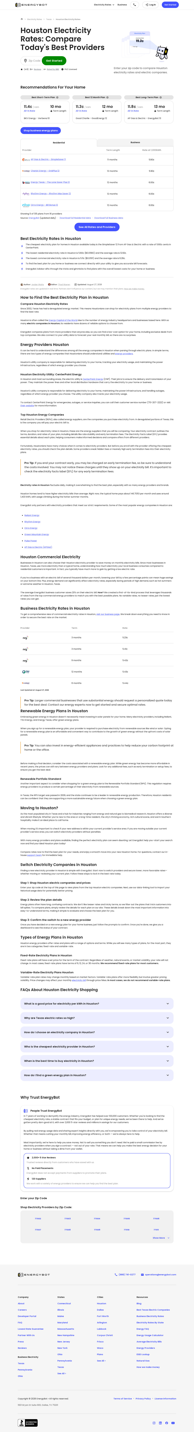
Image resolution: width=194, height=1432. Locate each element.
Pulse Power (30, 540)
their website (27, 405)
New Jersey (63, 1341)
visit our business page (108, 614)
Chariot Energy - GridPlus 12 (45, 170)
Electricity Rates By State (150, 1322)
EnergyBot (34, 217)
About (21, 1303)
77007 (38, 1229)
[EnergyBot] (34, 1274)
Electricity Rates (34, 19)
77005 (127, 1218)
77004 (97, 1218)
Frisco (100, 1341)
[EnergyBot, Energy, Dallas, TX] (28, 1423)
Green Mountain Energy (36, 534)
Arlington (102, 1322)
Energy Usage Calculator (150, 1335)
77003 (67, 1218)
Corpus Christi (105, 1335)
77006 (156, 1218)
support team (34, 855)
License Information (165, 1398)
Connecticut (64, 1303)
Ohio (20, 1376)
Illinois (60, 1309)
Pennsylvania (25, 1369)
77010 (126, 1229)
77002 (38, 1218)
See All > (61, 1373)
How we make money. (134, 288)
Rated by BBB (53, 69)
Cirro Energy (30, 528)
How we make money (148, 1367)
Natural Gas (143, 1360)
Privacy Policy (143, 1398)
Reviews (37, 69)
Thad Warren (64, 284)
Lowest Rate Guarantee (30, 1328)
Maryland (62, 1322)
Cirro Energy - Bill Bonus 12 (44, 204)
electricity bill (79, 980)
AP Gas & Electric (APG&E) (38, 547)
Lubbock (101, 1328)
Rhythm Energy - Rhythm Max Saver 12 (51, 193)
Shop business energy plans (41, 130)
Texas (49, 19)
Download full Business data (108, 217)
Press (21, 1341)
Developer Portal (27, 1316)
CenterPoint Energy (93, 379)
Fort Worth (103, 1316)
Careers (22, 1309)
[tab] (97, 178)
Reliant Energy (31, 515)
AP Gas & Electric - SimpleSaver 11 (48, 159)
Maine (60, 1316)
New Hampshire (65, 1335)
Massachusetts (65, 1328)
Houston (101, 1303)
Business (122, 4)
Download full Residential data (75, 217)
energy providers (124, 353)
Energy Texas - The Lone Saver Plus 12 (50, 182)
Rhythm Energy (32, 521)
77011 (156, 1229)
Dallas (100, 1309)
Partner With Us (26, 1335)
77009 (97, 1229)
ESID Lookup (143, 1354)
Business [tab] (135, 142)
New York (62, 1348)
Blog (139, 1303)
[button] (104, 5)
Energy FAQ (143, 1328)
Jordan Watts (37, 284)
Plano (100, 1354)
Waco (100, 1348)
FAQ (20, 1322)
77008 (67, 1229)
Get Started (170, 4)
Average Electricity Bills (149, 1341)
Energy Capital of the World (63, 320)
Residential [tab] (59, 142)
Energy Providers (146, 1348)
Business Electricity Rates (150, 1316)
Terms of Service (122, 1398)
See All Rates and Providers (97, 227)
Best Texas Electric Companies (153, 1309)
